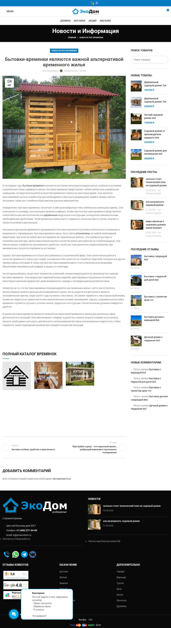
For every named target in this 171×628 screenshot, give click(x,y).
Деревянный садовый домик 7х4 (155, 84)
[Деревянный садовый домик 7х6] (136, 102)
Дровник (121, 606)
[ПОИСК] (164, 59)
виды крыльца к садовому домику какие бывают (156, 224)
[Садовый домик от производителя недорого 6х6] (136, 136)
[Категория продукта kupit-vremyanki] (80, 374)
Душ (119, 589)
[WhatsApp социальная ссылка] (75, 3)
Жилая (63, 577)
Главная (72, 37)
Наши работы (22, 539)
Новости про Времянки (91, 37)
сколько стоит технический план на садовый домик (156, 182)
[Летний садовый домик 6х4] (136, 118)
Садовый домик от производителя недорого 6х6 (154, 134)
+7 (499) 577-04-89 (26, 530)
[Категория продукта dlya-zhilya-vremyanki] (48, 375)
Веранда (121, 577)
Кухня (120, 594)
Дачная (63, 571)
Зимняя (63, 583)
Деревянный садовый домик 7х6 (155, 100)
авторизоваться (62, 478)
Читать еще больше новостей (104, 541)
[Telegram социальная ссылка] (84, 3)
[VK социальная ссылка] (79, 3)
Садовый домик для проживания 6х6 (155, 152)
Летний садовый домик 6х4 (153, 116)
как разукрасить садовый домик (121, 521)
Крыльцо (122, 600)
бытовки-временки (33, 185)
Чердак (121, 571)
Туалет (120, 583)
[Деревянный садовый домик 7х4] (136, 86)
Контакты (8, 539)
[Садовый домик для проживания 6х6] (136, 154)
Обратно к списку (64, 447)
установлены (83, 233)
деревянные (50, 215)
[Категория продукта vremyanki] (17, 376)
